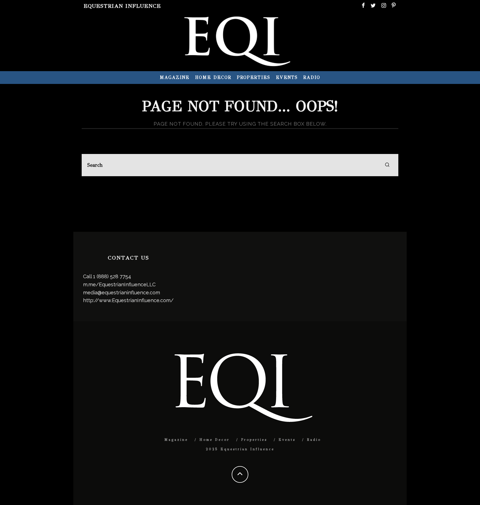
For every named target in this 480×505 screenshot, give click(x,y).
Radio (311, 77)
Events (287, 77)
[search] (387, 165)
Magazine (174, 77)
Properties (253, 77)
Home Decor (213, 77)
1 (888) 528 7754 (112, 276)
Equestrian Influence (122, 6)
